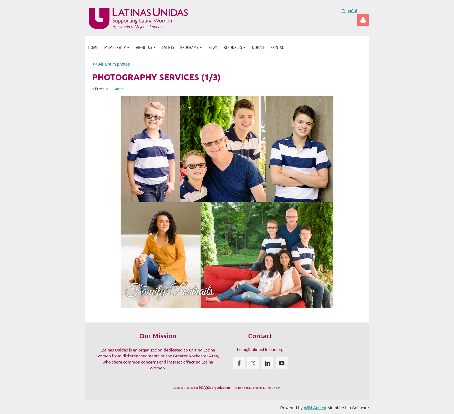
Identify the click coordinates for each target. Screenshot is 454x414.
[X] (253, 363)
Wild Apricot (315, 408)
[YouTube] (282, 363)
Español (349, 10)
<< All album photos (111, 64)
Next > (118, 89)
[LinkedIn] (267, 363)
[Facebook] (239, 363)
